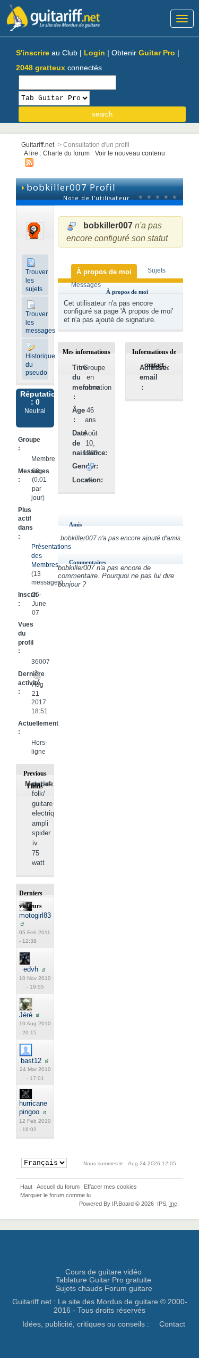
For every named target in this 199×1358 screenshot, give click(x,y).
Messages (86, 284)
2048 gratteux (40, 67)
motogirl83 (35, 915)
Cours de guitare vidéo (103, 1272)
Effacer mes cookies (110, 1186)
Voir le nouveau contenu (130, 153)
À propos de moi (104, 272)
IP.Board (123, 1203)
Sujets (157, 270)
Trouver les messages (36, 322)
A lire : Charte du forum (57, 153)
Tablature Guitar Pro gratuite (103, 1279)
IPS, (167, 1203)
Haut (26, 1186)
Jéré (25, 1015)
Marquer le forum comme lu (55, 1195)
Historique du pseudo (36, 364)
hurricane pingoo (33, 1107)
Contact (172, 1324)
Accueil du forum (58, 1186)
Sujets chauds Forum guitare (103, 1288)
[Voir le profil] (22, 923)
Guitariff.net (37, 144)
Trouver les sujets (36, 280)
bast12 (31, 1061)
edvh (30, 969)
